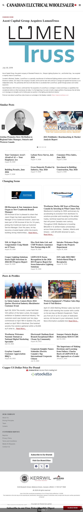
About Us (5, 417)
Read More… (33, 233)
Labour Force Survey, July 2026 (42, 156)
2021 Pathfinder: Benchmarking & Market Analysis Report (62, 138)
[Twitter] (41, 466)
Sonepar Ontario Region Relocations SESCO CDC (68, 335)
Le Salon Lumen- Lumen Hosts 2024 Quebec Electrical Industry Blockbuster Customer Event (22, 303)
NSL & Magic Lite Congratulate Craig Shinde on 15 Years (16, 244)
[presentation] (19, 122)
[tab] (37, 147)
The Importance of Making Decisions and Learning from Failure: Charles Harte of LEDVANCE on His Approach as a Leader (68, 351)
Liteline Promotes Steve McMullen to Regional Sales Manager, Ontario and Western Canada (16, 139)
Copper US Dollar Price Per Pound (21, 367)
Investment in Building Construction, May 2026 (67, 168)
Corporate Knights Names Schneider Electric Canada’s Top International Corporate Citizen (42, 354)
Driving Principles (8, 420)
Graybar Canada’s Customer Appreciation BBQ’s (15, 353)
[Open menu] (79, 5)
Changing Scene (7, 17)
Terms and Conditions (9, 441)
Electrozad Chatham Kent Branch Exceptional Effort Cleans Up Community (42, 336)
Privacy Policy (7, 438)
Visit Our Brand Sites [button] (41, 460)
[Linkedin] (47, 466)
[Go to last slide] (3, 127)
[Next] (79, 127)
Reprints (5, 435)
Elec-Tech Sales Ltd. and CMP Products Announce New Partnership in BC (42, 244)
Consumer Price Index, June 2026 (67, 156)
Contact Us (6, 447)
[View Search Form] (3, 5)
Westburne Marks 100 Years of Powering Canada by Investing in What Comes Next (62, 207)
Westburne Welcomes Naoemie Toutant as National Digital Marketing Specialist (17, 338)
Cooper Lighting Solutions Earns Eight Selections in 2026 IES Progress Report (16, 259)
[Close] (81, 506)
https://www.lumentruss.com (60, 95)
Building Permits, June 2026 (15, 170)
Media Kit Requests (8, 444)
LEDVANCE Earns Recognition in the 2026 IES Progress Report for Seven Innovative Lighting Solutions (42, 262)
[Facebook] (36, 466)
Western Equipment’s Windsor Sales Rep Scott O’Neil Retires (62, 302)
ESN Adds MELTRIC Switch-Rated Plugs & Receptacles (66, 259)
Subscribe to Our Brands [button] (41, 455)
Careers (5, 426)
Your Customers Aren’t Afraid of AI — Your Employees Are (15, 157)
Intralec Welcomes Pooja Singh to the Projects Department (67, 244)
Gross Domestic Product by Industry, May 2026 (43, 168)
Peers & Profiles (11, 276)
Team (4, 423)
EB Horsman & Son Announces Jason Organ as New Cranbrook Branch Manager (21, 209)
